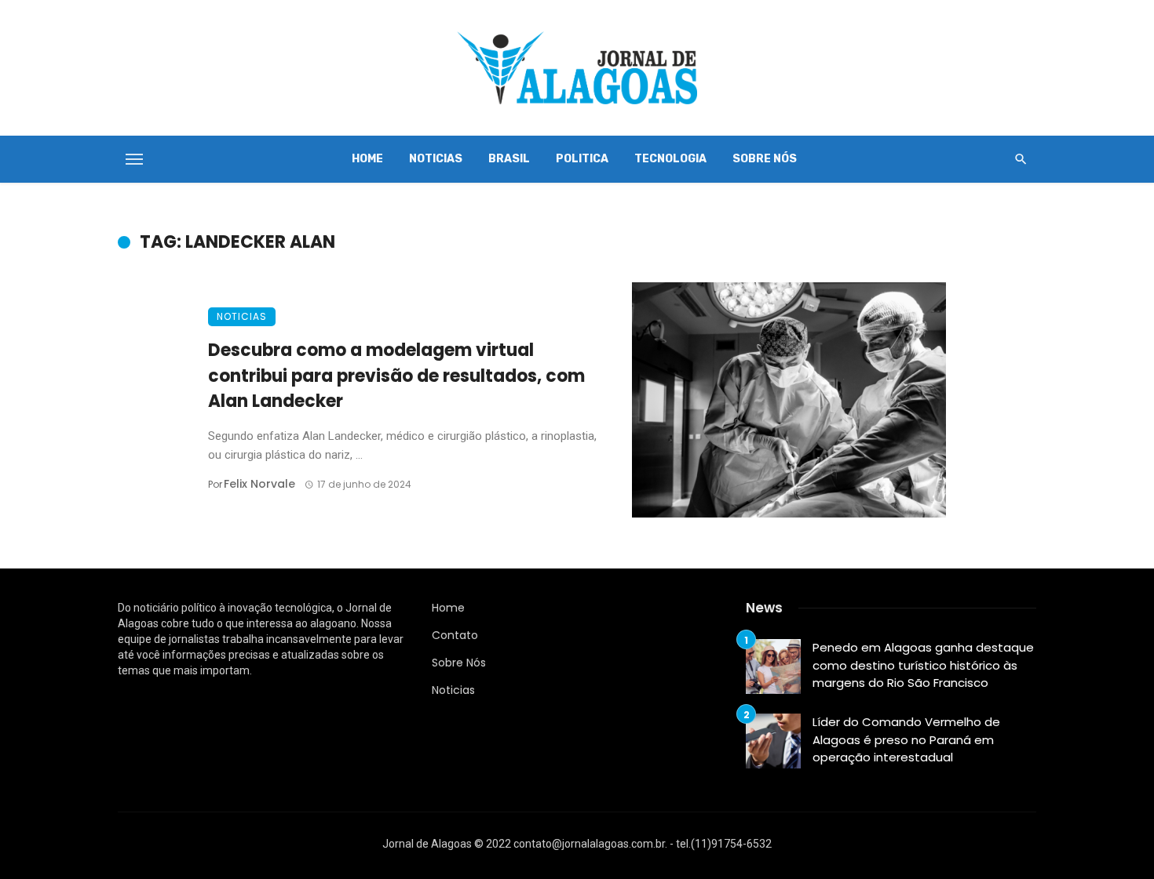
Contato (455, 635)
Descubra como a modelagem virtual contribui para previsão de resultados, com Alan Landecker (396, 376)
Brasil (509, 158)
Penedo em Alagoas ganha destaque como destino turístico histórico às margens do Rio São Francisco (923, 665)
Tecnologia (670, 158)
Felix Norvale (259, 484)
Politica (582, 158)
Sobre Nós (764, 158)
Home (367, 158)
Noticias (435, 158)
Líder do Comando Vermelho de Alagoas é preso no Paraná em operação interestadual (906, 739)
